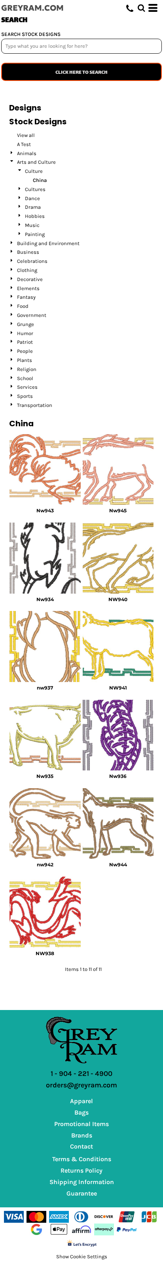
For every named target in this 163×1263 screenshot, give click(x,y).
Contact (81, 1146)
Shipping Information (81, 1182)
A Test (24, 144)
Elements (28, 288)
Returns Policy (81, 1170)
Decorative (30, 279)
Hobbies (35, 216)
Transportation (34, 405)
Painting (35, 234)
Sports (25, 396)
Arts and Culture (36, 162)
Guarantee (81, 1193)
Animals (26, 153)
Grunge (25, 324)
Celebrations (32, 261)
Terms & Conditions (81, 1159)
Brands (81, 1135)
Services (27, 387)
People (25, 351)
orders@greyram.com (81, 1085)
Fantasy (26, 297)
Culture (34, 171)
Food (22, 306)
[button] (141, 8)
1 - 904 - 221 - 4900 (81, 1073)
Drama (33, 207)
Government (31, 315)
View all (26, 135)
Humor (25, 333)
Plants (24, 360)
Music (32, 225)
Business (28, 252)
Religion (26, 369)
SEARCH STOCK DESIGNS (31, 34)
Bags (81, 1112)
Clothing (27, 270)
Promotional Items (81, 1124)
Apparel (81, 1101)
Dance (32, 198)
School (25, 378)
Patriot (25, 342)
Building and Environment (48, 243)
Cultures (35, 189)
